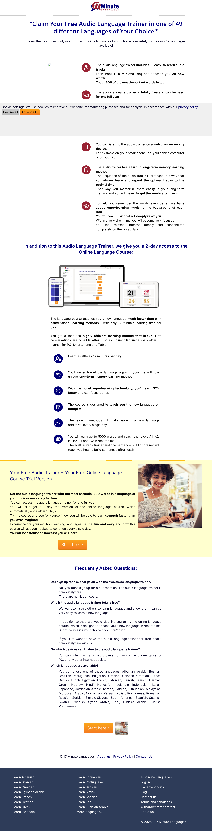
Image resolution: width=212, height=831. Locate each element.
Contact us (148, 797)
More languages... (90, 812)
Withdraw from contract (157, 807)
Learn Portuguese (90, 782)
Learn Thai (84, 802)
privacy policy (188, 107)
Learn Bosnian (22, 782)
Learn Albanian (23, 777)
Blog (143, 792)
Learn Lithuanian (89, 777)
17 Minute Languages (156, 777)
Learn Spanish (87, 797)
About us (104, 756)
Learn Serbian (87, 787)
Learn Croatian (23, 787)
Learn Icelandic (23, 812)
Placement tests (152, 787)
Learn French (22, 797)
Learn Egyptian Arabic (28, 792)
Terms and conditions (156, 802)
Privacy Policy (123, 756)
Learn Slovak (86, 792)
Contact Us (144, 756)
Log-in (145, 782)
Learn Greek (21, 807)
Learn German (22, 802)
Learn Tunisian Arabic (92, 807)
